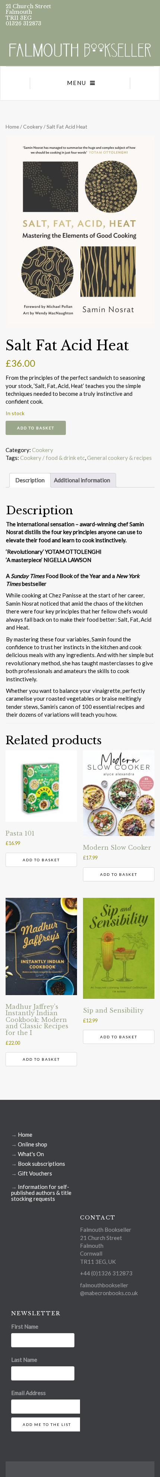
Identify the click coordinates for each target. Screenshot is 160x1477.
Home (12, 126)
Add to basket (35, 428)
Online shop (32, 1144)
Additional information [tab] (82, 480)
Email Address (28, 1392)
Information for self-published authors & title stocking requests (41, 1192)
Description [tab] (30, 480)
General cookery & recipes (119, 457)
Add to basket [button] (41, 860)
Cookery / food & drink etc (52, 457)
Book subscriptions (41, 1163)
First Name (24, 1326)
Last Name (24, 1359)
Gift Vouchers (35, 1173)
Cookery (32, 126)
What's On (31, 1154)
